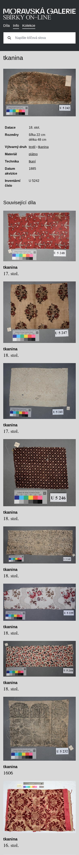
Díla (6, 26)
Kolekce (28, 26)
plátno (33, 154)
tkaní (32, 161)
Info (16, 26)
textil (32, 147)
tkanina (43, 147)
